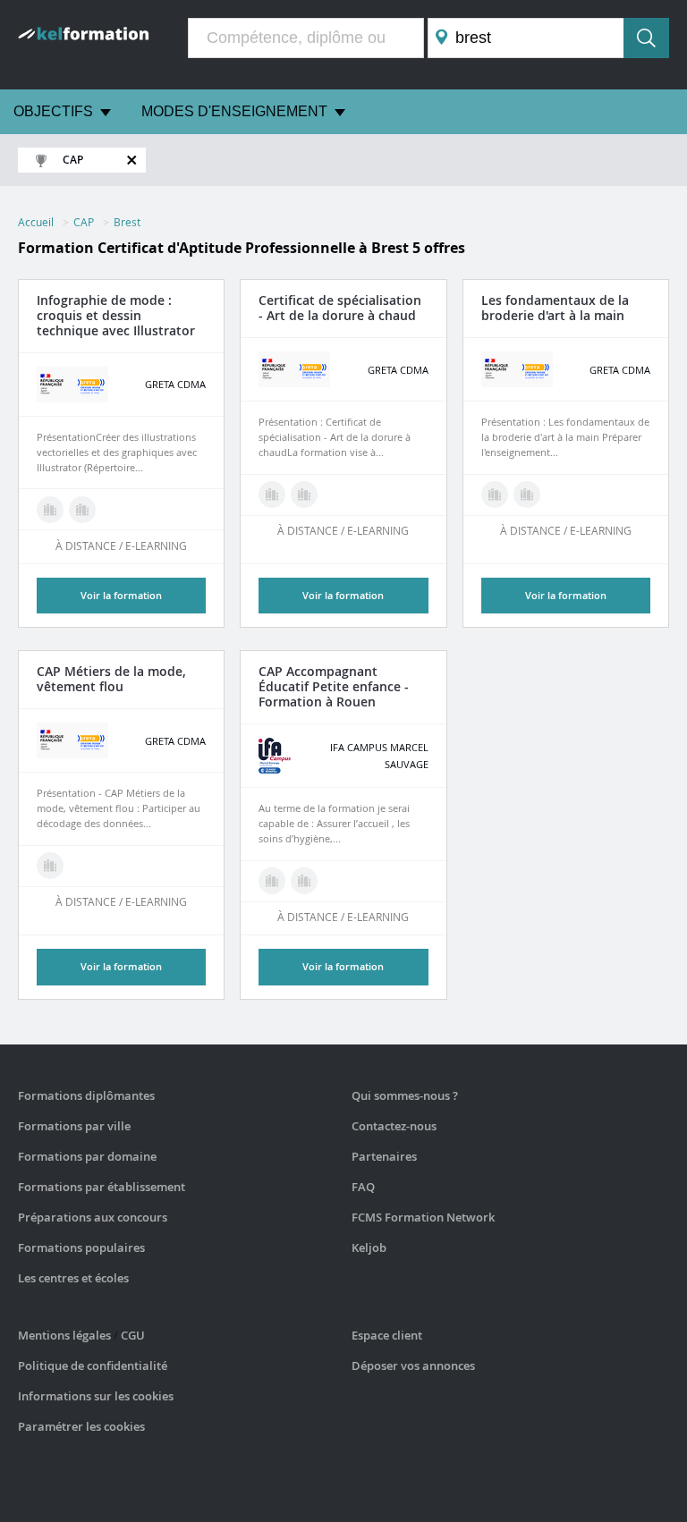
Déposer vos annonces (413, 1365)
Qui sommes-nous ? (405, 1095)
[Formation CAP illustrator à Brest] (82, 509)
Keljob (369, 1247)
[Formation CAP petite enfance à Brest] (272, 880)
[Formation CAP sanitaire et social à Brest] (304, 880)
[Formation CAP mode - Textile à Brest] (50, 509)
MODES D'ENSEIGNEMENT (234, 111)
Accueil (36, 222)
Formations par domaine (87, 1156)
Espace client (387, 1335)
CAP (83, 222)
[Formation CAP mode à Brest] (50, 865)
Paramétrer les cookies (81, 1426)
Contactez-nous (394, 1126)
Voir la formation (121, 595)
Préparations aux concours (92, 1217)
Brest (127, 222)
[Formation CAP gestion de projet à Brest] (304, 494)
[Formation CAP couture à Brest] (526, 494)
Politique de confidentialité (92, 1365)
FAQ (363, 1187)
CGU (133, 1335)
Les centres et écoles (73, 1278)
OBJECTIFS (53, 111)
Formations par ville (74, 1126)
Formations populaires (81, 1247)
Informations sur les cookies (96, 1396)
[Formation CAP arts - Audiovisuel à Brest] (272, 494)
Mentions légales (64, 1335)
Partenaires (384, 1156)
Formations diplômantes (86, 1095)
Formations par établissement (101, 1187)
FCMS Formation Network (423, 1217)
